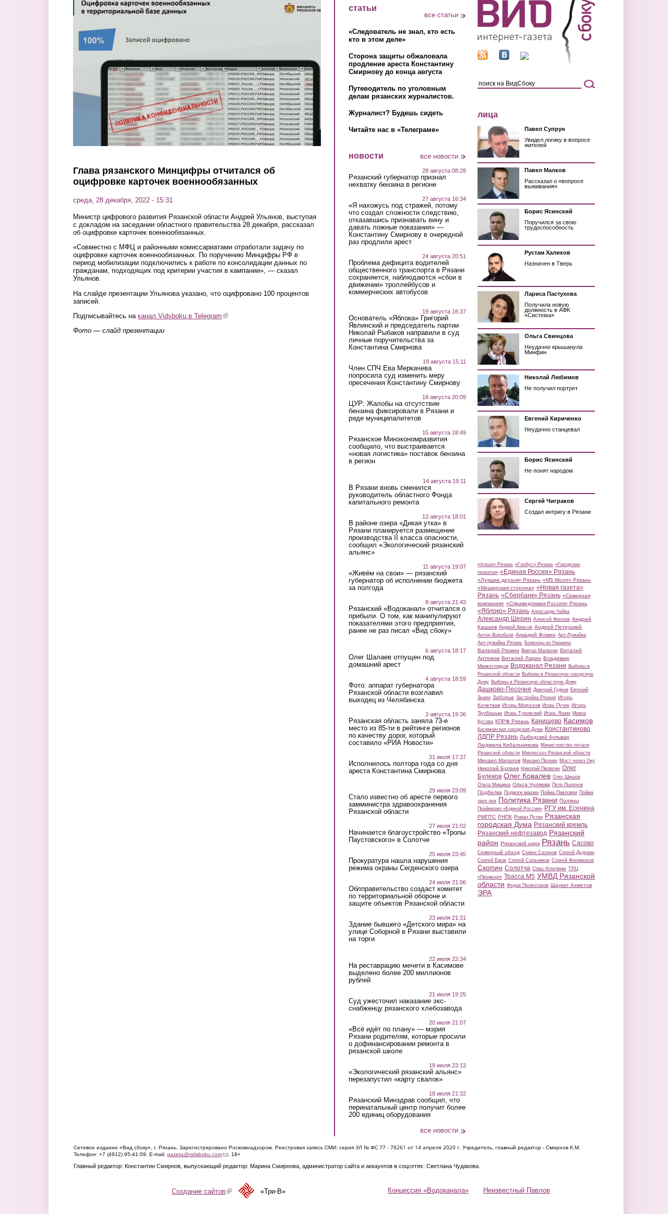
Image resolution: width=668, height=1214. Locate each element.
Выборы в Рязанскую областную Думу (534, 681)
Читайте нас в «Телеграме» (394, 130)
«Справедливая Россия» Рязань (546, 603)
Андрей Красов (515, 627)
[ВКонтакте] (504, 58)
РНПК (505, 817)
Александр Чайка (550, 611)
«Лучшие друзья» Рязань (509, 580)
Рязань (556, 842)
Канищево (546, 721)
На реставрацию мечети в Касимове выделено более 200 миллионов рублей (406, 973)
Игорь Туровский (523, 713)
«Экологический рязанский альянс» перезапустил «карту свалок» (405, 1075)
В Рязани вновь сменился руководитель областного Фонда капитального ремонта (400, 495)
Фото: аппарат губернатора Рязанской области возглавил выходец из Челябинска (396, 693)
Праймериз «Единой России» (510, 808)
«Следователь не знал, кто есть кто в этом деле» (402, 35)
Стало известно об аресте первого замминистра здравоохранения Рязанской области (403, 804)
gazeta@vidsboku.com (197, 1154)
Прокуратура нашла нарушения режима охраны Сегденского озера (403, 864)
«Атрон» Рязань (495, 564)
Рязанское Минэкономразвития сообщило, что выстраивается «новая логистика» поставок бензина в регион (407, 450)
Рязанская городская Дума (529, 820)
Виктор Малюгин (539, 650)
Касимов (578, 720)
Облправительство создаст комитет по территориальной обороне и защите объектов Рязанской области (406, 896)
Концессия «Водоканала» (428, 1190)
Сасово (583, 843)
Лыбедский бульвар (544, 737)
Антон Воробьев (496, 635)
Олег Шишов (566, 776)
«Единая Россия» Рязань (537, 571)
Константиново (567, 728)
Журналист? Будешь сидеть (396, 113)
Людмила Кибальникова (508, 745)
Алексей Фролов (551, 619)
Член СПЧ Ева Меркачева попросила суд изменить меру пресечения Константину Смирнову (404, 376)
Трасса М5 (519, 876)
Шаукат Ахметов (571, 885)
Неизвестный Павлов (516, 1190)
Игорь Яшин (557, 713)
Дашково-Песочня (504, 689)
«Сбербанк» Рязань (530, 595)
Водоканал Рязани (538, 665)
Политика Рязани (527, 800)
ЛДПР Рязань (498, 736)
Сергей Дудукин (576, 852)
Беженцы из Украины (547, 642)
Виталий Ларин (521, 658)
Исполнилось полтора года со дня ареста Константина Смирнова (403, 767)
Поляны (569, 800)
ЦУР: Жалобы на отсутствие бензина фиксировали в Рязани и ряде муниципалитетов (401, 411)
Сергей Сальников (529, 860)
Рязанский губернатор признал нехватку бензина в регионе (397, 181)
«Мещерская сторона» (506, 588)
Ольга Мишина (494, 784)
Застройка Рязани (536, 697)
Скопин (490, 867)
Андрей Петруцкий (558, 627)
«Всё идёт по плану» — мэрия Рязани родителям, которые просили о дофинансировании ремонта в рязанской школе (407, 1040)
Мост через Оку (577, 760)
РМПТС (487, 817)
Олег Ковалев (527, 776)
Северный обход (499, 852)
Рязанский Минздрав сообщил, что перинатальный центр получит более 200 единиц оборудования (407, 1108)
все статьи (441, 15)
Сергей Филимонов (573, 860)
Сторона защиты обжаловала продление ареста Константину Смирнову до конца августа (401, 64)
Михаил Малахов (499, 760)
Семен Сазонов (539, 852)
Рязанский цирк (520, 843)
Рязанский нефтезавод (512, 833)
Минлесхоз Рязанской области (556, 752)
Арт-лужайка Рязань (500, 642)
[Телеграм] (524, 58)
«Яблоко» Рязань (503, 611)
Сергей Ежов (492, 860)
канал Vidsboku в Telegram (183, 316)
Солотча (517, 868)
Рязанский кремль (561, 824)
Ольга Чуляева (531, 784)
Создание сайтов (202, 1191)
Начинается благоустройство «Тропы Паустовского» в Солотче (407, 836)
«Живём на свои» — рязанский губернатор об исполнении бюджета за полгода (405, 581)
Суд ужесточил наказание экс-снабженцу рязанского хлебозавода (405, 1004)
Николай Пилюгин (540, 768)
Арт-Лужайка (572, 635)
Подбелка (490, 792)
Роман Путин (528, 817)
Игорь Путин (555, 705)
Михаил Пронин (539, 760)
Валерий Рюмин (498, 650)
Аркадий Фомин (536, 635)
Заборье (503, 697)
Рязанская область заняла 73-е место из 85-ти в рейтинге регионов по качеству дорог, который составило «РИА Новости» (404, 732)
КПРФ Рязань (512, 721)
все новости (439, 156)
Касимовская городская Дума (510, 729)
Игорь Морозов (521, 705)
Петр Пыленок (567, 784)
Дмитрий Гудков (550, 689)
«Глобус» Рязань (534, 564)
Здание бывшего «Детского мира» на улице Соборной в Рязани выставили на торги (407, 932)
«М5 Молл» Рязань (567, 580)
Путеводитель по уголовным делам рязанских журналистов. (401, 92)
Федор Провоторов (527, 885)
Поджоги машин (521, 792)
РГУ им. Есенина (569, 808)
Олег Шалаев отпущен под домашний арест (391, 661)
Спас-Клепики (549, 868)
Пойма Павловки (559, 792)
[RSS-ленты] (483, 58)
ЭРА (485, 892)
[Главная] (536, 62)
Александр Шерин (504, 618)
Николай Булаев (498, 768)
